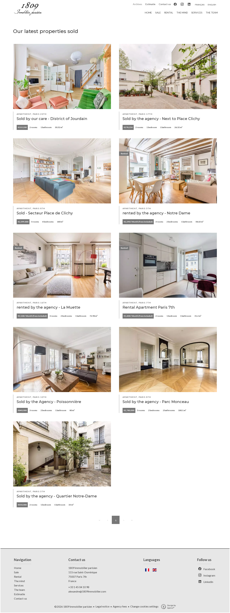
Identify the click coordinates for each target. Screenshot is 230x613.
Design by (171, 606)
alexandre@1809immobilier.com (87, 591)
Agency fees (120, 606)
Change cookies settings (144, 606)
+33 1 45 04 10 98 (78, 587)
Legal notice (102, 606)
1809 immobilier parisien (82, 567)
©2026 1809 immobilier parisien (73, 606)
